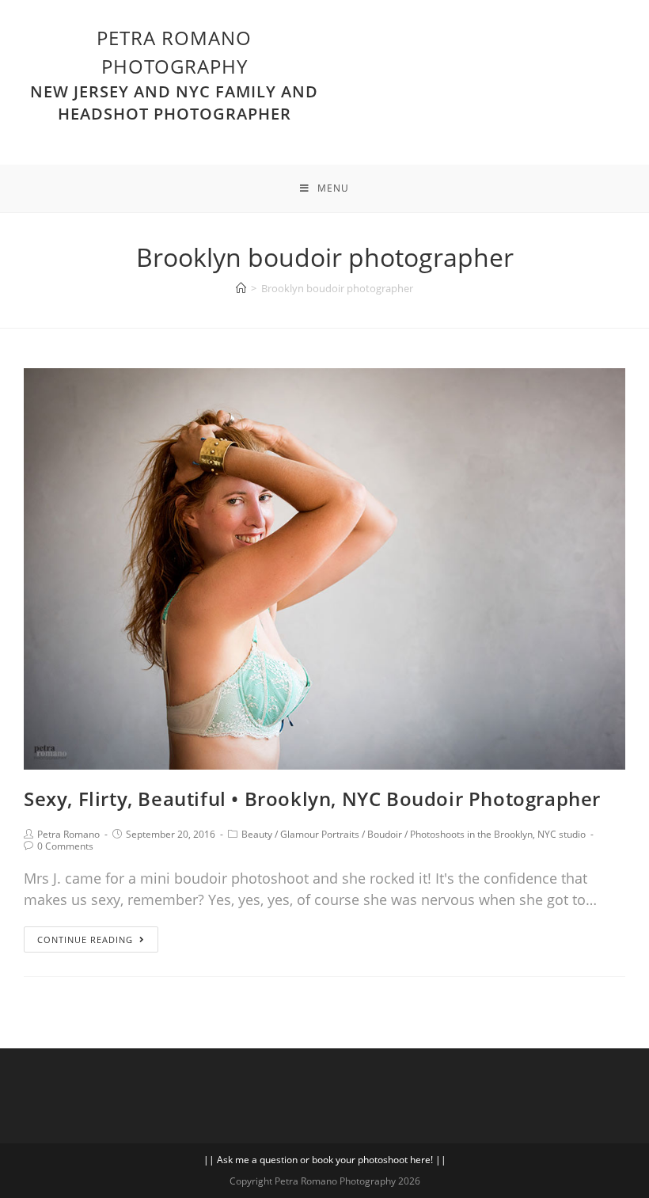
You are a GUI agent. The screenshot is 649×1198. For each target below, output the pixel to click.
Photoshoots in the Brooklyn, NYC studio (498, 834)
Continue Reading (85, 939)
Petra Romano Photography (174, 74)
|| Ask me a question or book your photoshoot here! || (324, 1159)
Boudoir (384, 834)
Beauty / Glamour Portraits (300, 834)
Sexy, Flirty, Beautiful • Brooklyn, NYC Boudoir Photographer (312, 798)
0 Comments (65, 846)
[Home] (241, 288)
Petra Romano (68, 834)
